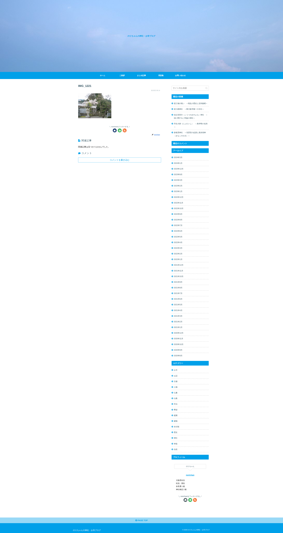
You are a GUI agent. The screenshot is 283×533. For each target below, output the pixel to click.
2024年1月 (178, 163)
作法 (175, 404)
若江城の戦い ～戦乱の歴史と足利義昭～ (190, 103)
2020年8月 (178, 356)
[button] (206, 88)
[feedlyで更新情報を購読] (120, 130)
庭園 (175, 415)
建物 (175, 421)
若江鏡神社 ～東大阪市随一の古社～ (189, 109)
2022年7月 (178, 225)
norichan (190, 475)
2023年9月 (178, 174)
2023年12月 (178, 169)
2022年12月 (178, 197)
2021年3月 (178, 316)
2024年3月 (178, 157)
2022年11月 (178, 203)
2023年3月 (178, 180)
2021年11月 (178, 271)
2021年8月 (178, 288)
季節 (175, 410)
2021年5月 (178, 305)
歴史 (175, 432)
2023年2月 (178, 186)
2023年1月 (178, 191)
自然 (175, 449)
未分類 (176, 427)
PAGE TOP (142, 520)
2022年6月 (178, 231)
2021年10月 (178, 276)
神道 (175, 444)
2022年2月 (178, 254)
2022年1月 (178, 259)
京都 (175, 381)
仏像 (175, 393)
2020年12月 (178, 333)
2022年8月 (178, 220)
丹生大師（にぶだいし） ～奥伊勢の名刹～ (190, 125)
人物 (175, 387)
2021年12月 (178, 265)
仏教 (175, 398)
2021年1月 (178, 327)
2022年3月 (178, 248)
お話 (175, 376)
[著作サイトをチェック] (115, 130)
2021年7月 (178, 293)
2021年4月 (178, 310)
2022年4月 (178, 242)
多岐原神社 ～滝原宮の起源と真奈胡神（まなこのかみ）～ (190, 134)
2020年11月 (178, 339)
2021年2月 (178, 322)
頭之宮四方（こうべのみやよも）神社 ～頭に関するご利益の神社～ (190, 116)
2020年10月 (178, 344)
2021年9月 (178, 282)
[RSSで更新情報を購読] (125, 130)
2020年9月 (178, 350)
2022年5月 (178, 237)
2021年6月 (178, 299)
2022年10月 (178, 208)
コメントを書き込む (120, 160)
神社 (175, 438)
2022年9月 (178, 214)
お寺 (175, 370)
